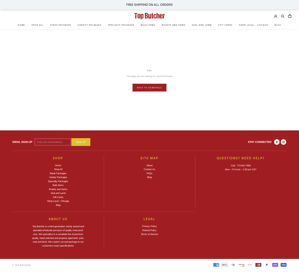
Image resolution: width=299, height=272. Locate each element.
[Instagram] (283, 142)
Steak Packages (60, 24)
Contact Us (149, 169)
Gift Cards (225, 24)
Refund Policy (149, 230)
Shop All (38, 24)
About (149, 165)
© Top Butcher (21, 265)
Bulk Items (148, 24)
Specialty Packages (121, 24)
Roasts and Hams (173, 24)
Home (21, 24)
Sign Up (81, 142)
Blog (278, 24)
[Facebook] (277, 142)
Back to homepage (149, 87)
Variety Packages (90, 24)
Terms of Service (149, 234)
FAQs (149, 173)
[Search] (282, 16)
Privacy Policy (149, 226)
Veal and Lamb (202, 24)
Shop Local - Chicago (253, 24)
